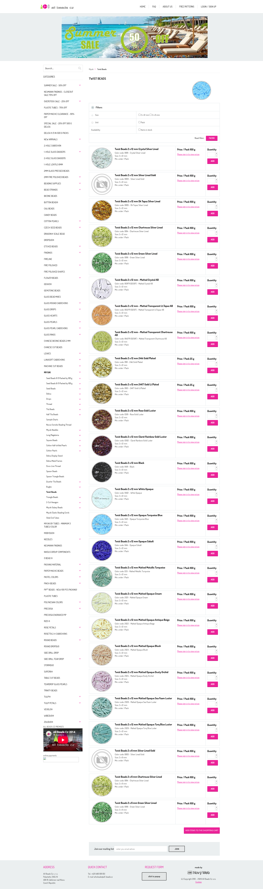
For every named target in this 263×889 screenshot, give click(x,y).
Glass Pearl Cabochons (56, 328)
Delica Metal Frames (54, 461)
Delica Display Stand (54, 455)
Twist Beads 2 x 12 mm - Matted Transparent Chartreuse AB (144, 333)
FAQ (154, 6)
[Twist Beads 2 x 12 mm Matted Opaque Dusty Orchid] (101, 681)
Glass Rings (49, 334)
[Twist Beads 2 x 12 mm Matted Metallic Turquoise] (101, 576)
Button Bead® (51, 202)
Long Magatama (52, 435)
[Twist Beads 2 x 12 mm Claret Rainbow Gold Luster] (101, 445)
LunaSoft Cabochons (54, 359)
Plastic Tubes (51, 596)
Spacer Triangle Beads (55, 476)
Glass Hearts (50, 315)
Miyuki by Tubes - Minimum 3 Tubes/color (57, 525)
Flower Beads (51, 277)
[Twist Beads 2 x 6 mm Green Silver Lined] (101, 811)
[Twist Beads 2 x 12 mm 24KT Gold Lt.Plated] (101, 393)
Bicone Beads (50, 195)
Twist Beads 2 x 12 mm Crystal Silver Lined (136, 149)
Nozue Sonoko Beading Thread (58, 424)
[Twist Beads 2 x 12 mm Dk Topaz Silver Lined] (101, 210)
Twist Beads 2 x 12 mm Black (129, 462)
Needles (48, 539)
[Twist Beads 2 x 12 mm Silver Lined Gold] (101, 184)
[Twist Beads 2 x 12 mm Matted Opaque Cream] (101, 602)
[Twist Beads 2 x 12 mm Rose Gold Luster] (101, 419)
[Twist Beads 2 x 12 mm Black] (101, 471)
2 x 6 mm (156, 115)
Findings (48, 252)
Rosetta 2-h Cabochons (55, 633)
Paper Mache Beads (53, 570)
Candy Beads (50, 215)
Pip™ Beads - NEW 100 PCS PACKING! (60, 589)
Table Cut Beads (52, 677)
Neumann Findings (53, 545)
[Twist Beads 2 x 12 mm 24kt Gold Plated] (101, 367)
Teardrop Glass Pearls (55, 684)
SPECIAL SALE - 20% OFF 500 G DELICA (58, 125)
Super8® (48, 671)
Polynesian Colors (53, 602)
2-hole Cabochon (52, 145)
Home (143, 6)
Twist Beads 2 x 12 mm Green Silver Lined (136, 253)
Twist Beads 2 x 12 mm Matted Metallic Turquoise (140, 567)
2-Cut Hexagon (52, 502)
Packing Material (52, 564)
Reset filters (199, 138)
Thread (49, 404)
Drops (48, 399)
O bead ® (48, 558)
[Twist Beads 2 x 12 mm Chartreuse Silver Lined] (101, 236)
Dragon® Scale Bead (54, 233)
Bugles (49, 486)
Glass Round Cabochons (56, 303)
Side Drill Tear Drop (54, 659)
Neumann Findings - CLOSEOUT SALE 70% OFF (58, 93)
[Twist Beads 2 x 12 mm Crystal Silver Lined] (101, 157)
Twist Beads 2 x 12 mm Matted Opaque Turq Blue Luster (143, 724)
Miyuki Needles (52, 430)
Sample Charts (52, 419)
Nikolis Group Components (57, 551)
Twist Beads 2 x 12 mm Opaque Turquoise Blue (138, 515)
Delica (48, 393)
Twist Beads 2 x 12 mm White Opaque (134, 489)
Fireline (48, 259)
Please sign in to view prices (188, 154)
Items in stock (146, 129)
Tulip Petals (50, 703)
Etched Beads (51, 246)
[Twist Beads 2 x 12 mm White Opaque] (101, 498)
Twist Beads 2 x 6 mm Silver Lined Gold (135, 750)
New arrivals (50, 139)
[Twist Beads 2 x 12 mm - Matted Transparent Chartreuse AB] (101, 341)
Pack (143, 122)
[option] (134, 37)
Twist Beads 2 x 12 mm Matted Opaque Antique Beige (142, 619)
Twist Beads (51, 492)
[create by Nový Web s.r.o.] (198, 872)
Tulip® (47, 696)
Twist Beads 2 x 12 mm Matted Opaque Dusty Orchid (141, 672)
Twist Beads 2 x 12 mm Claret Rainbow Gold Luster (141, 436)
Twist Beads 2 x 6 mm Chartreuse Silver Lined (138, 776)
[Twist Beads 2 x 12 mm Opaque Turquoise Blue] (101, 524)
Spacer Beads (51, 471)
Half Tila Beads (52, 414)
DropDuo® (49, 240)
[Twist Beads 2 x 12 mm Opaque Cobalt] (101, 550)
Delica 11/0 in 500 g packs (56, 133)
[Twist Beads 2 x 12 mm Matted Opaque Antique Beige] (101, 628)
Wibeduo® (49, 715)
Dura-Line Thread (53, 466)
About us (167, 6)
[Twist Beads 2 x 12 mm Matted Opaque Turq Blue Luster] (101, 733)
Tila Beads (50, 409)
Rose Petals (50, 627)
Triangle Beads (52, 497)
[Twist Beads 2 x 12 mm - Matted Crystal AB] (101, 288)
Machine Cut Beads (53, 366)
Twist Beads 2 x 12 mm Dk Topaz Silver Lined (137, 201)
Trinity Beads (50, 690)
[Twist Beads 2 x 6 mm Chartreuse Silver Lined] (101, 785)
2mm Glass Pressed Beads (56, 170)
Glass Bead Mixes (52, 296)
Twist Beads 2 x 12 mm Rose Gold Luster (135, 410)
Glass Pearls (50, 322)
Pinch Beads (50, 583)
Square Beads (51, 440)
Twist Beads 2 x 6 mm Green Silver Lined (136, 802)
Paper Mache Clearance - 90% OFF (59, 116)
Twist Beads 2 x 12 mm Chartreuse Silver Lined (139, 227)
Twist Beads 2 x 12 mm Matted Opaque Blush (138, 646)
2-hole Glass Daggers (55, 158)
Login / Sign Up (208, 6)
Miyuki (47, 372)
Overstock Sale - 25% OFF (56, 101)
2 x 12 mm (145, 115)
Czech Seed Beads (53, 227)
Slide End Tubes (52, 517)
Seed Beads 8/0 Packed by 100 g (59, 383)
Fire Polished (50, 265)
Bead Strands (51, 189)
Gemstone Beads (52, 290)
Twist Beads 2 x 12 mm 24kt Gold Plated (135, 358)
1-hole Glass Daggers (54, 151)
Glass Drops (50, 309)
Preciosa (48, 608)
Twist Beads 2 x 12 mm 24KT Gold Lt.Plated (137, 384)
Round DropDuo (51, 646)
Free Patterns (186, 6)
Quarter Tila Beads (53, 481)
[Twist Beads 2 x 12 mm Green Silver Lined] (101, 262)
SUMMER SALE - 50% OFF (55, 85)
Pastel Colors (51, 577)
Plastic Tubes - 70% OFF (55, 107)
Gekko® (48, 284)
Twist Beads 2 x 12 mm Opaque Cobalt (134, 541)
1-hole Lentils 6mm (53, 164)
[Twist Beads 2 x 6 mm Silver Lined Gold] (101, 759)
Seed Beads (51, 388)
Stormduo (49, 665)
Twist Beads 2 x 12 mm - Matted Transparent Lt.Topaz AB (144, 305)
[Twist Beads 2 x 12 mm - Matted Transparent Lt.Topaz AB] (101, 314)
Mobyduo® (49, 533)
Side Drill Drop (51, 652)
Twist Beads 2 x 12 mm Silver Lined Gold (135, 175)
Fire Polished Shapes (54, 271)
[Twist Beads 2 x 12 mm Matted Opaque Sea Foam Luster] (101, 707)
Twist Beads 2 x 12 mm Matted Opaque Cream (138, 593)
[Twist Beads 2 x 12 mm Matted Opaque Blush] (101, 654)
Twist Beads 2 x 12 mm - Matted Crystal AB (137, 279)
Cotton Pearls (51, 221)
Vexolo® (48, 709)
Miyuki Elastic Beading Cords (57, 512)
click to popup (154, 876)
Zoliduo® (48, 722)
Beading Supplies (52, 183)
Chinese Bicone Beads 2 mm (57, 340)
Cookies (198, 882)
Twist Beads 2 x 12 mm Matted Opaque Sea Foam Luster (143, 698)
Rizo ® (47, 621)
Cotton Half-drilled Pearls (56, 445)
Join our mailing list (104, 848)
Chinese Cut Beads (53, 347)
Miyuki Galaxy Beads (54, 507)
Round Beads (50, 640)
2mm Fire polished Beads (56, 177)
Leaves (47, 353)
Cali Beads (49, 208)
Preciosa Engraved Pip (55, 614)
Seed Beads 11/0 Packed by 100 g (59, 378)
